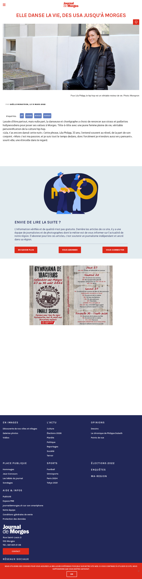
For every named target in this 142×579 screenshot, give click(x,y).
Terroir (50, 455)
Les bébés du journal (13, 478)
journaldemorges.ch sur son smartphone (23, 505)
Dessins (95, 428)
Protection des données (14, 519)
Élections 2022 (103, 463)
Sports (52, 463)
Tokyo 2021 (52, 483)
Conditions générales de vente (18, 514)
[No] (138, 571)
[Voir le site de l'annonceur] (71, 295)
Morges (38, 116)
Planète (50, 437)
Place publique (15, 463)
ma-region (99, 476)
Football (51, 469)
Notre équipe (9, 510)
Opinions (98, 422)
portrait (47, 116)
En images (10, 422)
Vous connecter (115, 250)
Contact (16, 551)
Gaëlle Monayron (19, 104)
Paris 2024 (52, 478)
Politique (51, 442)
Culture (50, 428)
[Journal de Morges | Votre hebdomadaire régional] (71, 5)
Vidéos (6, 437)
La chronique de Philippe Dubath (106, 433)
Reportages (52, 446)
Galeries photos (10, 433)
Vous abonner (70, 250)
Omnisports (52, 474)
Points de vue (97, 437)
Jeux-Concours (10, 474)
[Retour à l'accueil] (16, 530)
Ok (71, 574)
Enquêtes (98, 469)
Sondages (8, 483)
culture (29, 116)
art (22, 116)
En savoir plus (26, 250)
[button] (4, 5)
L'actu (52, 422)
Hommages (8, 469)
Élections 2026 (54, 433)
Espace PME (8, 501)
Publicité (7, 496)
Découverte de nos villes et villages (20, 428)
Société (50, 451)
